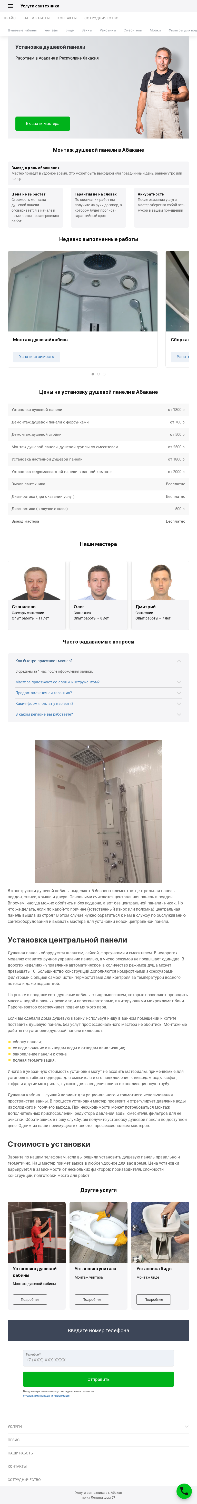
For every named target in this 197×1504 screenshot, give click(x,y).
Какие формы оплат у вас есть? (44, 703)
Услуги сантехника (40, 6)
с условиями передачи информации (46, 1395)
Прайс (10, 18)
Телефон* (33, 1354)
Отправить (98, 1379)
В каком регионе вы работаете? (44, 714)
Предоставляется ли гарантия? (43, 693)
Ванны (87, 30)
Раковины (108, 30)
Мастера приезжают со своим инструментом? (57, 682)
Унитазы (51, 30)
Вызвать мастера (43, 123)
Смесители (133, 30)
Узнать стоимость (36, 356)
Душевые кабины (22, 30)
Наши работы (37, 18)
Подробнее (30, 1300)
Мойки (155, 30)
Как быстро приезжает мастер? (43, 661)
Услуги (15, 1427)
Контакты (67, 18)
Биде (69, 30)
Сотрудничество (101, 18)
